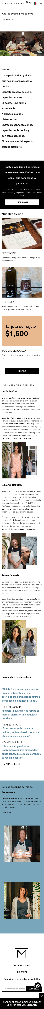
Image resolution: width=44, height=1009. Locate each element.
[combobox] (36, 3)
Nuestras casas (22, 965)
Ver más (22, 371)
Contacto (22, 972)
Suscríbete (34, 989)
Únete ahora (22, 202)
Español (36, 3)
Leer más (6, 812)
